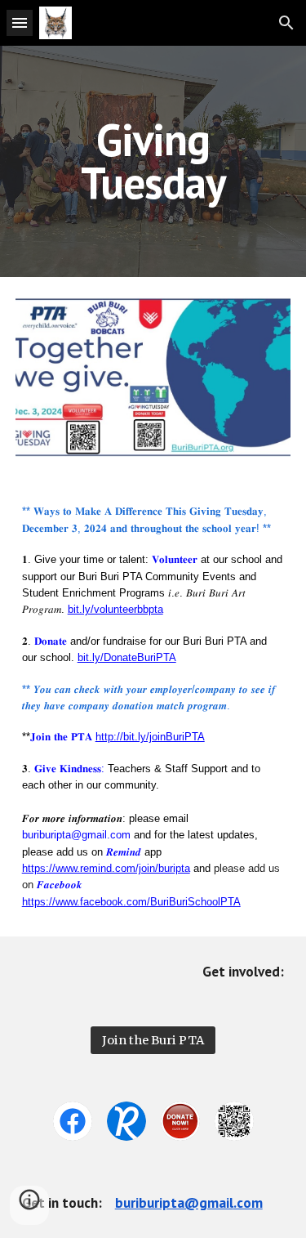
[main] (153, 161)
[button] (19, 22)
